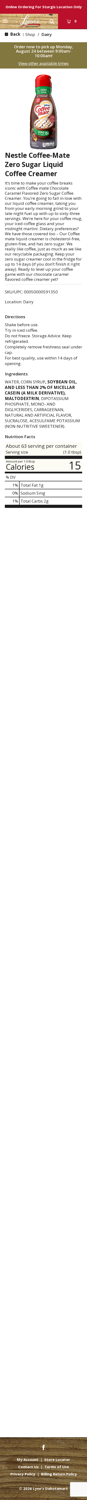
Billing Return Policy (59, 1474)
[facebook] (43, 1447)
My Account (27, 1459)
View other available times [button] (43, 63)
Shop (30, 34)
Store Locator (57, 1459)
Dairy (46, 34)
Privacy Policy (22, 1474)
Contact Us (28, 1467)
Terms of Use (56, 1467)
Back (14, 34)
